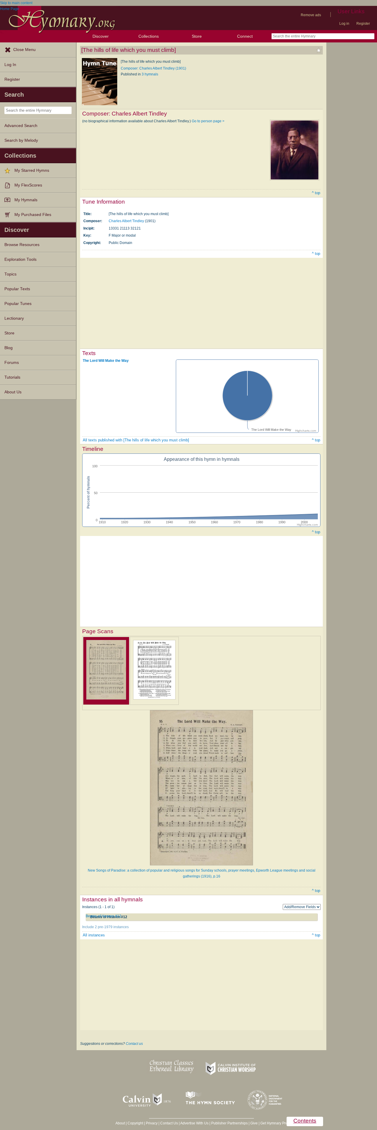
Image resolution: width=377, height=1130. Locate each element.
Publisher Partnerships (229, 1123)
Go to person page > (208, 121)
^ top (316, 193)
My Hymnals (25, 200)
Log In (10, 64)
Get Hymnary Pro (274, 1123)
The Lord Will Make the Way (106, 361)
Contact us (134, 1044)
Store (197, 36)
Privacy (152, 1123)
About (120, 1123)
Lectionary (14, 318)
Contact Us (169, 1123)
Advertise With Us (194, 1123)
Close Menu (24, 49)
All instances (94, 935)
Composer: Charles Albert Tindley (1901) (153, 68)
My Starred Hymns (31, 170)
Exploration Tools (20, 259)
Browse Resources (21, 245)
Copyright (135, 1123)
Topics (10, 274)
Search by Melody (21, 140)
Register (363, 24)
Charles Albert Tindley (126, 221)
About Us (13, 392)
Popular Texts (17, 289)
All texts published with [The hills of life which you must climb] (136, 440)
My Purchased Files (32, 214)
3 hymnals (150, 74)
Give (254, 1123)
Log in (344, 24)
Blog (8, 348)
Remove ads (311, 15)
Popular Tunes (18, 303)
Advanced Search (20, 125)
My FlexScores (28, 185)
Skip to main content (16, 3)
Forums (11, 362)
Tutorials (12, 377)
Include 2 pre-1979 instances (105, 927)
